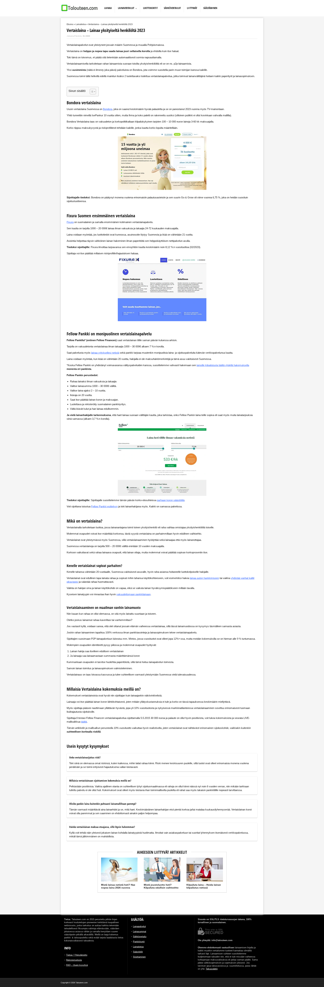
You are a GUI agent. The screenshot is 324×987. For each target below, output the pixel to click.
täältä (84, 721)
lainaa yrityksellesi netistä (105, 352)
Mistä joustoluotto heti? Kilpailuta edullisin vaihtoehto (161, 886)
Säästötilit (138, 952)
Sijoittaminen (139, 957)
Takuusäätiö (212, 969)
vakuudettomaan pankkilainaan (133, 594)
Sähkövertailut (172, 8)
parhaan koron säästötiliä (170, 500)
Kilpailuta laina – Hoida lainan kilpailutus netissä (203, 886)
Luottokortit (150, 8)
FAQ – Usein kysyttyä (77, 965)
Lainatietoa (81, 24)
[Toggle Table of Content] (91, 91)
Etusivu (70, 24)
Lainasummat (139, 931)
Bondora (107, 109)
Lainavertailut (126, 8)
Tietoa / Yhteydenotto (76, 955)
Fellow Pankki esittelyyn (104, 506)
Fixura (70, 222)
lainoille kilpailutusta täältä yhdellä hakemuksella (223, 365)
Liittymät (192, 8)
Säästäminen (210, 8)
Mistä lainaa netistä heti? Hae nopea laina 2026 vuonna (118, 886)
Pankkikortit (139, 941)
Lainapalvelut (139, 926)
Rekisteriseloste (74, 960)
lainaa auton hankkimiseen (204, 578)
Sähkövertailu (139, 936)
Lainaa (108, 8)
